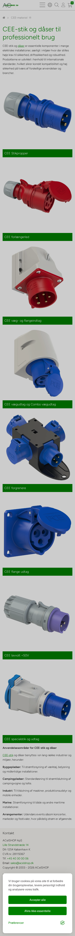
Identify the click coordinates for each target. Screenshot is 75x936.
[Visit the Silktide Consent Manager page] (62, 923)
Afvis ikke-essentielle (37, 911)
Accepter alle (37, 900)
